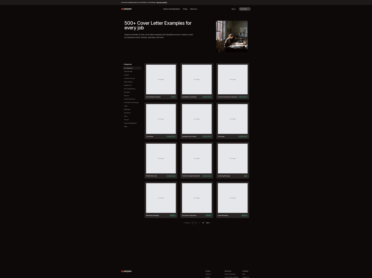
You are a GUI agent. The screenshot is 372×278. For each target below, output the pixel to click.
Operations (127, 113)
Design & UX (128, 85)
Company (245, 271)
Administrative (128, 71)
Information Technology (131, 102)
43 (203, 223)
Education (127, 92)
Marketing (127, 109)
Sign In (234, 9)
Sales (125, 126)
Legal (125, 106)
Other (125, 116)
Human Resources (129, 99)
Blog (243, 274)
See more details (161, 2)
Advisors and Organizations (171, 9)
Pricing (185, 9)
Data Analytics (128, 82)
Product (126, 119)
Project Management (130, 123)
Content (126, 75)
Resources (193, 9)
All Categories (128, 68)
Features (208, 274)
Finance (126, 95)
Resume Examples (230, 274)
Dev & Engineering (129, 88)
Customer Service (129, 78)
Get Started (243, 9)
